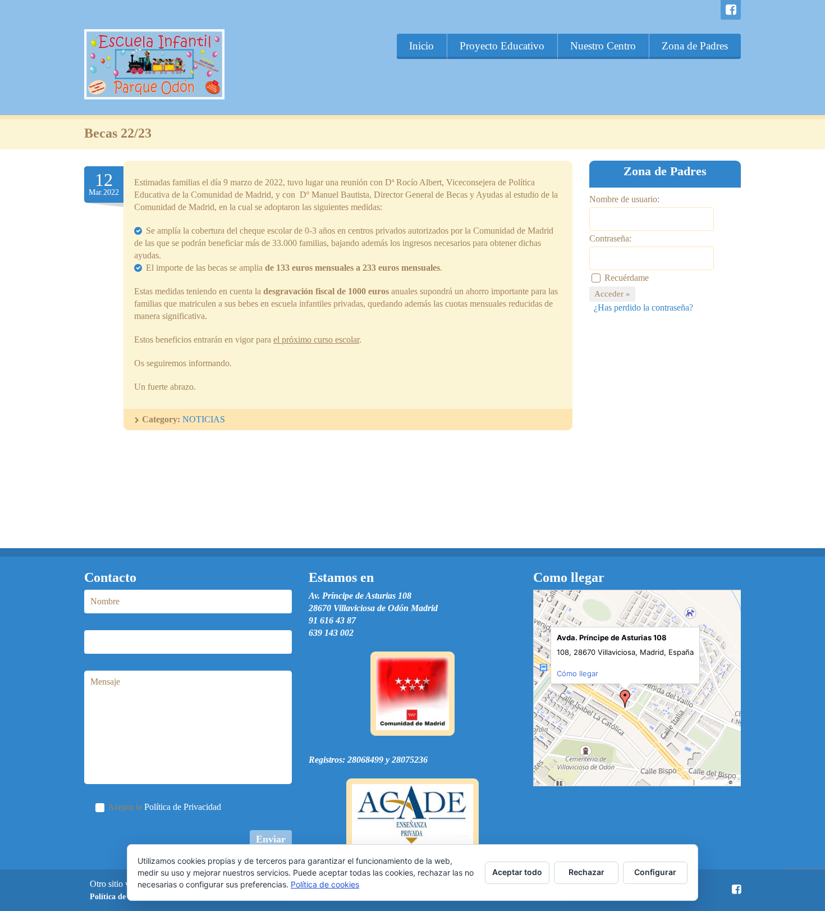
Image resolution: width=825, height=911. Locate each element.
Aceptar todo (517, 872)
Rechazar (586, 872)
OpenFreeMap (711, 782)
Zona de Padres (695, 46)
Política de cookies (325, 884)
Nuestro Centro (603, 46)
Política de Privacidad (182, 807)
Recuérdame (626, 278)
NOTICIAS (203, 419)
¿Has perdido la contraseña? (643, 307)
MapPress (681, 782)
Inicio (421, 46)
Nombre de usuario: (624, 199)
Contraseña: (610, 238)
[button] (625, 699)
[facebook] (731, 10)
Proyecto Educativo (502, 46)
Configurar (655, 872)
